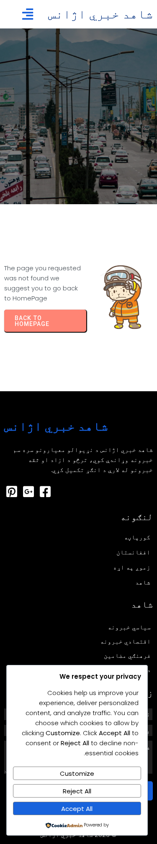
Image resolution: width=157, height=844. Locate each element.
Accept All (77, 808)
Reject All (77, 791)
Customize (77, 773)
